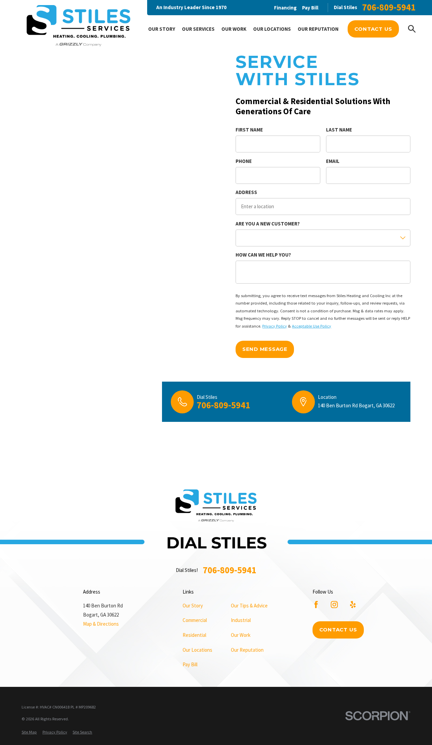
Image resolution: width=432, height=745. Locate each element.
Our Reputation (247, 650)
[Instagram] (334, 604)
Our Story (193, 605)
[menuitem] (29, 732)
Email (333, 161)
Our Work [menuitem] (233, 29)
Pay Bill (310, 7)
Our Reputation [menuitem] (318, 29)
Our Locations (197, 650)
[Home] (78, 26)
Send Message (265, 349)
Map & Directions (101, 624)
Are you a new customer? (268, 224)
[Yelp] (352, 604)
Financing (285, 7)
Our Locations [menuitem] (272, 29)
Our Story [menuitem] (161, 29)
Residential (194, 635)
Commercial (195, 620)
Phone (244, 161)
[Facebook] (316, 604)
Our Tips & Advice (249, 605)
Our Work (240, 635)
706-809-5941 (388, 7)
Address (246, 192)
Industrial (241, 620)
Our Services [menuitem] (198, 29)
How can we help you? (263, 255)
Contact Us (373, 29)
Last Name (339, 130)
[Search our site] (412, 29)
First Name (249, 130)
